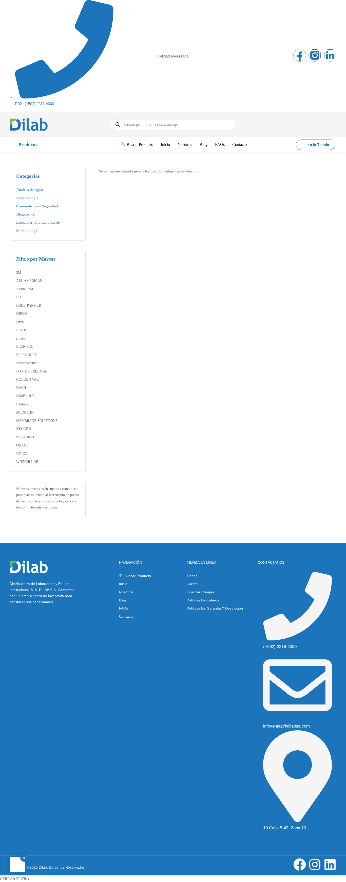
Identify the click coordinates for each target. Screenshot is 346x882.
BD (18, 297)
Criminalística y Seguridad (37, 206)
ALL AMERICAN (29, 281)
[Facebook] (299, 55)
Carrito (192, 584)
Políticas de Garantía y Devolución (215, 608)
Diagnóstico (25, 214)
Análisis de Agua (29, 190)
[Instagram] (315, 55)
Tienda (192, 576)
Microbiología (27, 231)
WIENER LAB (27, 462)
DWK (20, 322)
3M (18, 273)
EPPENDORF (26, 355)
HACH (21, 388)
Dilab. (43, 867)
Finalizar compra (200, 592)
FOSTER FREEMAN (32, 371)
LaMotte (22, 404)
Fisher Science (26, 363)
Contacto (126, 616)
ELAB (21, 338)
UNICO (21, 454)
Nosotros (126, 592)
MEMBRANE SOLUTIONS (36, 421)
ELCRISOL (24, 346)
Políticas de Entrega (203, 600)
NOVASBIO (25, 437)
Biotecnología (27, 198)
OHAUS (22, 445)
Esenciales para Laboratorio (38, 222)
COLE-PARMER (28, 305)
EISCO (21, 330)
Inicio (123, 584)
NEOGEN (23, 429)
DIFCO (21, 314)
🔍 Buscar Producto (135, 576)
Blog (122, 600)
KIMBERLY (25, 396)
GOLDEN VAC (27, 379)
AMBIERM (24, 289)
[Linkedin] (330, 55)
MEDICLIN (25, 412)
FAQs (123, 608)
